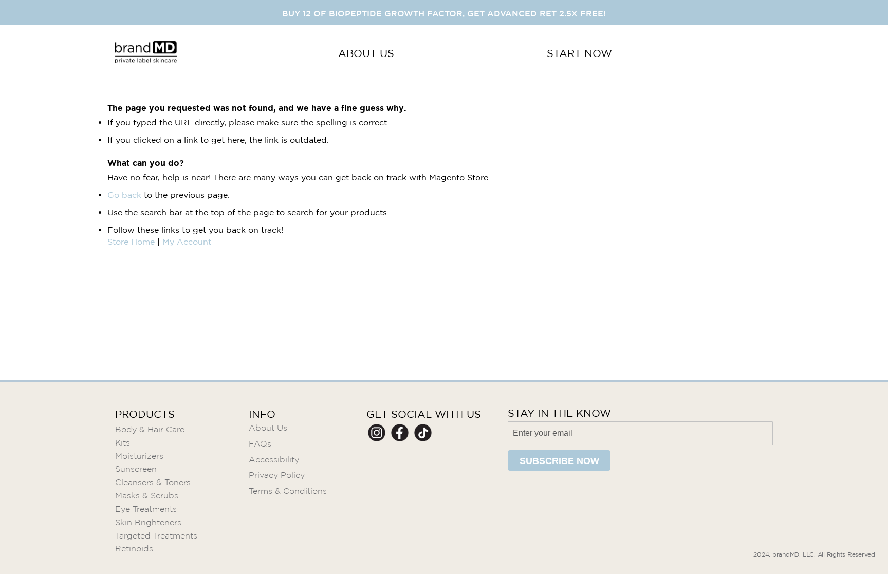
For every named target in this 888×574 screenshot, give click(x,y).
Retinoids (134, 548)
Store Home (131, 241)
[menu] (475, 53)
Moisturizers (139, 456)
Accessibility (274, 459)
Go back (124, 194)
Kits (122, 442)
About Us (268, 427)
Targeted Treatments (156, 535)
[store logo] (146, 53)
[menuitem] (366, 53)
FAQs (260, 443)
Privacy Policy (277, 475)
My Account (186, 241)
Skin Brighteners (148, 522)
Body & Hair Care (149, 429)
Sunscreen (136, 469)
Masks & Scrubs (146, 495)
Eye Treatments (146, 509)
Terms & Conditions (288, 491)
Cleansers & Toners (153, 482)
